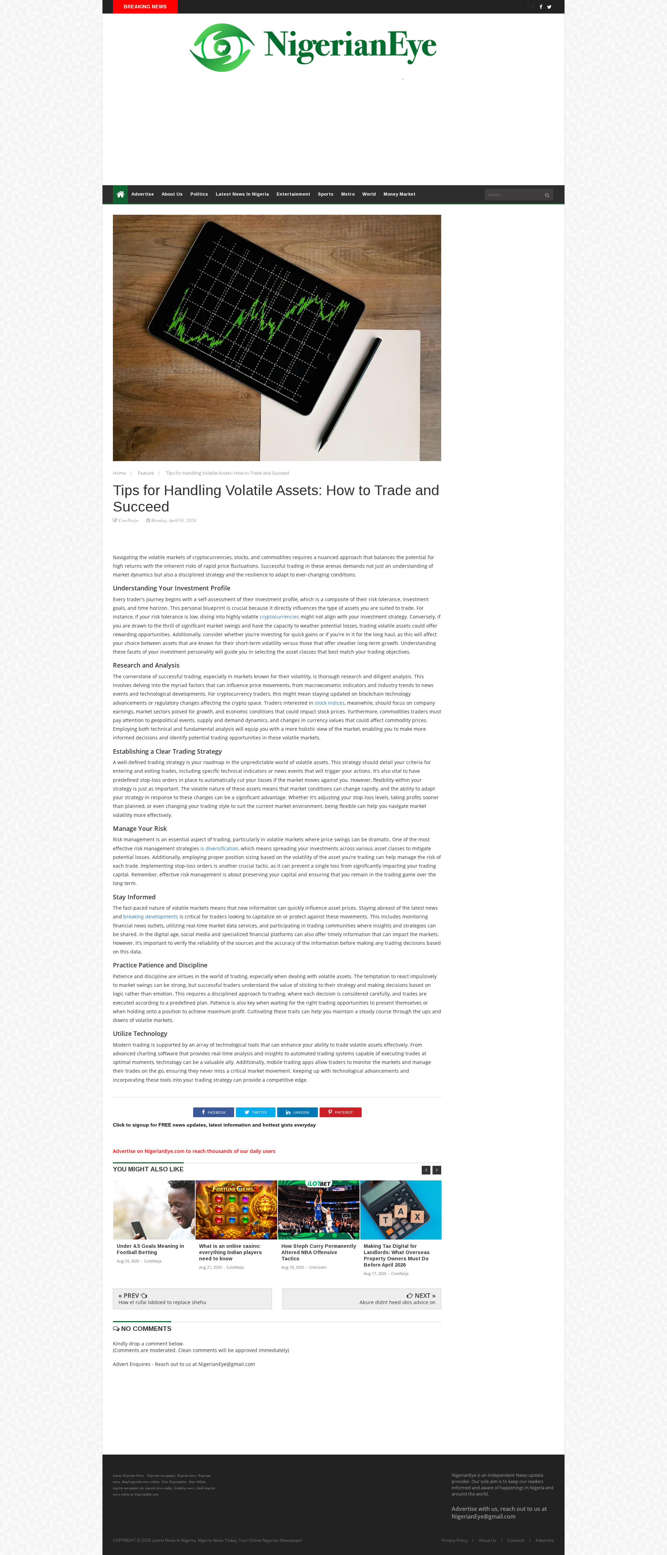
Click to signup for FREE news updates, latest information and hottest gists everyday (214, 1125)
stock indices (330, 702)
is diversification (219, 848)
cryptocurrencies (279, 616)
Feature (146, 473)
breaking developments (150, 916)
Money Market (399, 194)
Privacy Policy (455, 1540)
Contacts (516, 1540)
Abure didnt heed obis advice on (398, 1302)
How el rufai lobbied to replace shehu (162, 1302)
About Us (172, 194)
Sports (326, 194)
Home (120, 473)
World (369, 194)
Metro (348, 194)
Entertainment (293, 194)
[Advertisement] (310, 136)
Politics (199, 194)
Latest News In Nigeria (242, 194)
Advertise (142, 194)
